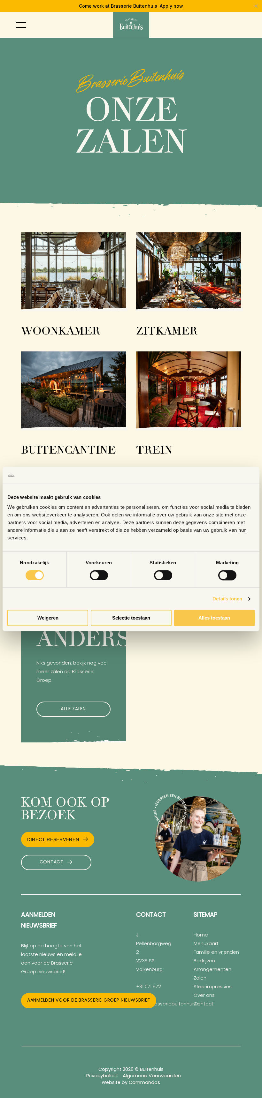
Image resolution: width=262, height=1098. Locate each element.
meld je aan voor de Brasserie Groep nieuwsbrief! (51, 963)
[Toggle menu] (20, 25)
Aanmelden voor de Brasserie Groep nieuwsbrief (88, 1000)
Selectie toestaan (131, 618)
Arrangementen (212, 969)
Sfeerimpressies (213, 987)
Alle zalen (73, 709)
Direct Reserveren (53, 839)
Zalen (200, 978)
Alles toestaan (214, 618)
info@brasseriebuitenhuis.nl (168, 1004)
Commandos (144, 1082)
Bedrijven (204, 961)
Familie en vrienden (216, 952)
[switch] (99, 575)
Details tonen (227, 598)
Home (201, 935)
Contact (52, 862)
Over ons (204, 995)
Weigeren (47, 618)
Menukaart (206, 944)
